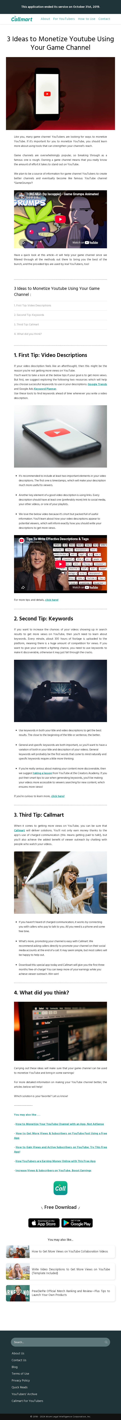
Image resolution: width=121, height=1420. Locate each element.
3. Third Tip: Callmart (26, 324)
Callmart (19, 830)
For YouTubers (64, 19)
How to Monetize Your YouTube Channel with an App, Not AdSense (60, 1124)
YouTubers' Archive (24, 1394)
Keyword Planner (45, 389)
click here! (51, 600)
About (45, 19)
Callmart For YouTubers (27, 1401)
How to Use (86, 19)
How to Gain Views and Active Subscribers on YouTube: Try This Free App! (60, 1149)
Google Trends (97, 384)
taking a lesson (42, 773)
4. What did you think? (28, 334)
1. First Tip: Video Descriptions (32, 305)
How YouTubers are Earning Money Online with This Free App (55, 1161)
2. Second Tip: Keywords (29, 315)
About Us (18, 1353)
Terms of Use (20, 1374)
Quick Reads (20, 1387)
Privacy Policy (21, 1380)
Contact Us (19, 1360)
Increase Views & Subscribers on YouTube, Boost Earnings (53, 1170)
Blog (14, 1367)
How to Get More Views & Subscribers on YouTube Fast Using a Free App (60, 1135)
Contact (104, 19)
